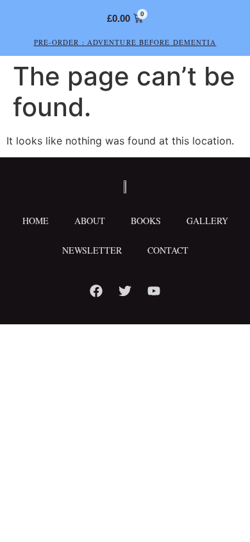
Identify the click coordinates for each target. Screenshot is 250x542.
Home (35, 220)
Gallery (207, 220)
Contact (167, 250)
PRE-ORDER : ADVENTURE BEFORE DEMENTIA (125, 42)
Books (146, 220)
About (89, 220)
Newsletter (92, 250)
